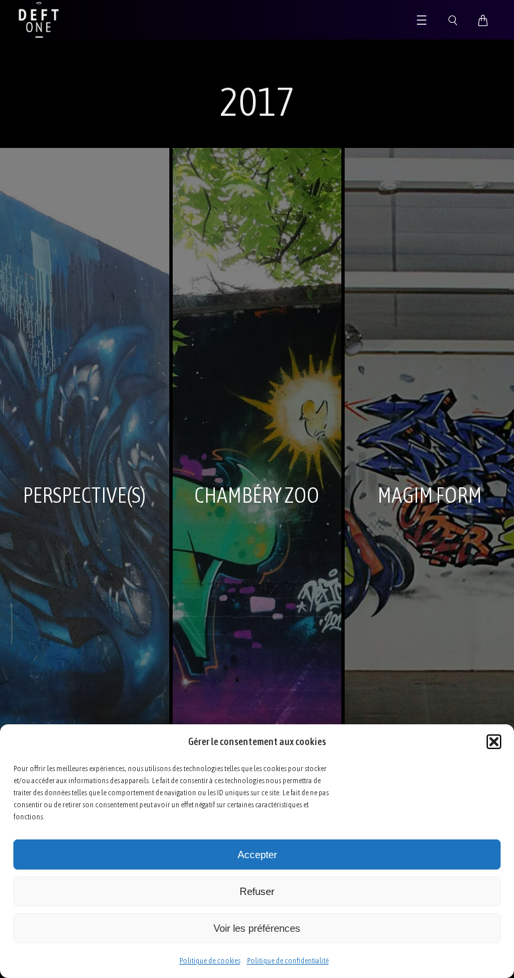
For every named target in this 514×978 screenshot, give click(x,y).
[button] (494, 741)
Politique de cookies (209, 960)
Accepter (257, 854)
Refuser (257, 891)
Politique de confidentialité (288, 960)
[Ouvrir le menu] (422, 20)
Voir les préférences (257, 928)
